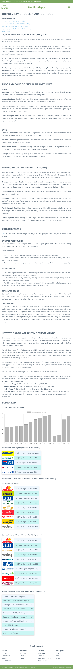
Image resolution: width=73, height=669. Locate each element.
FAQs (22, 658)
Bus (57, 653)
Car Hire (23, 653)
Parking (41, 651)
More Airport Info (44, 658)
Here (3, 234)
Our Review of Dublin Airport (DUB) (15, 21)
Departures (6, 656)
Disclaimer (21, 667)
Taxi (57, 656)
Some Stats (6, 31)
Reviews (23, 656)
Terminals (23, 651)
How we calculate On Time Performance (16, 29)
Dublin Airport (37, 7)
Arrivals (4, 653)
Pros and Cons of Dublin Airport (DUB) (16, 24)
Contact (27, 667)
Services (41, 656)
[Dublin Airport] (5, 7)
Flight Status (6, 661)
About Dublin (42, 661)
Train (58, 658)
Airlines (4, 658)
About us (33, 667)
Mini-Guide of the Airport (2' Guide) (15, 26)
